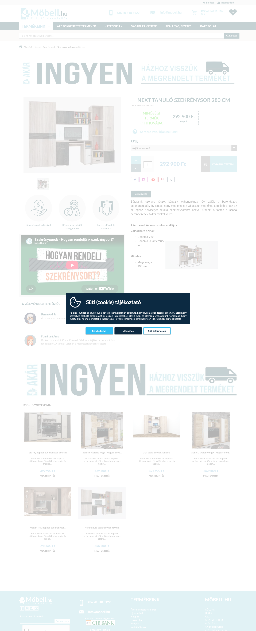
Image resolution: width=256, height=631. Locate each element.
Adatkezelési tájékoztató (168, 318)
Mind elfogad (99, 331)
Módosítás (128, 331)
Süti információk (157, 331)
